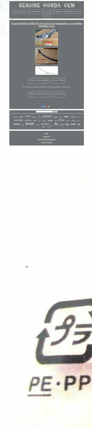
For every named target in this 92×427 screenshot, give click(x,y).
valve (23, 124)
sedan (39, 120)
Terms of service (46, 142)
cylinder (73, 117)
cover (49, 127)
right (67, 124)
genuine (47, 116)
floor (44, 127)
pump (60, 117)
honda (30, 123)
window (44, 120)
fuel (56, 120)
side (21, 116)
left (79, 124)
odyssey (28, 120)
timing (16, 117)
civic (28, 116)
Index (47, 133)
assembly (18, 120)
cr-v (39, 117)
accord (45, 123)
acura (16, 123)
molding (55, 117)
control (68, 120)
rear (66, 116)
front (61, 119)
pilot (78, 117)
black (33, 117)
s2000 (73, 120)
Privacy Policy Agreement (46, 139)
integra (37, 124)
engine (50, 120)
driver (51, 124)
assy (34, 120)
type (78, 120)
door (73, 124)
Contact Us (46, 136)
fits (56, 123)
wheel (61, 124)
